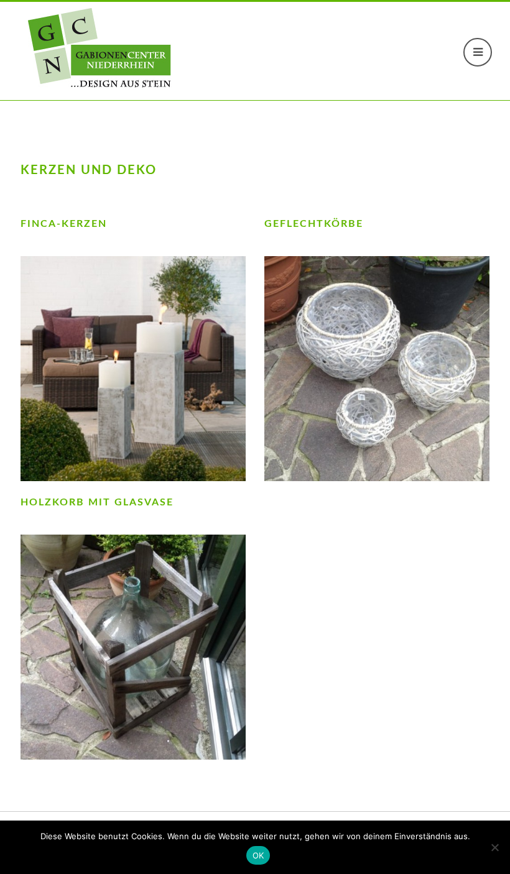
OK (258, 855)
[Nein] (494, 847)
